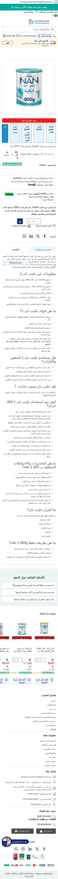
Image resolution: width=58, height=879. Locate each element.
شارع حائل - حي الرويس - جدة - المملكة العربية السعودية (28, 782)
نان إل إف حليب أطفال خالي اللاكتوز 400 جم (45, 649)
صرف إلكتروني (50, 749)
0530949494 (44, 824)
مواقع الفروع (29, 12)
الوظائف (42, 12)
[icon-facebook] (44, 848)
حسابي (53, 701)
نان (5, 126)
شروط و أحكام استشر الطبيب (44, 721)
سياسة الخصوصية (49, 713)
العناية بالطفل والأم (51, 129)
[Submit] (52, 28)
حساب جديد (23, 36)
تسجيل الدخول (32, 36)
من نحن (53, 709)
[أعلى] (4, 843)
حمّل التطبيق (52, 12)
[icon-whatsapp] (16, 848)
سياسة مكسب (50, 765)
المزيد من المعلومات (42, 249)
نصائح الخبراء (50, 725)
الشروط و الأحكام (49, 745)
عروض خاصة (50, 761)
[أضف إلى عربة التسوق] (20, 221)
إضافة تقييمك (26, 154)
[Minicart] (4, 35)
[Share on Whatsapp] (24, 236)
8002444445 (44, 816)
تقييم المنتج (16, 262)
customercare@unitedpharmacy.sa (36, 2)
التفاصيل (15, 249)
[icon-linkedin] (30, 848)
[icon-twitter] (37, 848)
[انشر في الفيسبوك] (44, 236)
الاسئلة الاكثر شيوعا (48, 741)
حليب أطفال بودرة (14, 129)
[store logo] (38, 22)
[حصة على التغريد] (38, 236)
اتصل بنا (53, 757)
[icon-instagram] (23, 848)
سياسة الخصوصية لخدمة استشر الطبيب (40, 717)
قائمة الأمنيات (10, 36)
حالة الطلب (51, 705)
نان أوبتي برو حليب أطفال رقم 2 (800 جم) (22, 649)
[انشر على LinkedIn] (31, 236)
